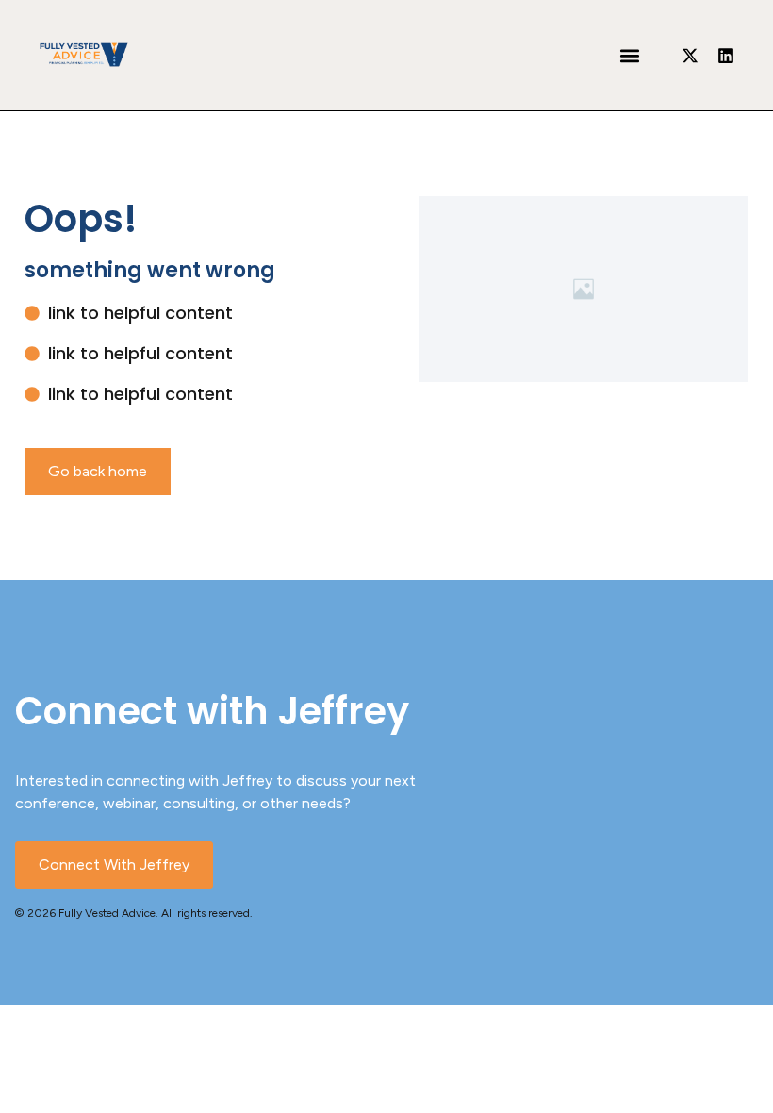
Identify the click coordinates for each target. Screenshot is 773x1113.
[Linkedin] (725, 55)
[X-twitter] (690, 55)
